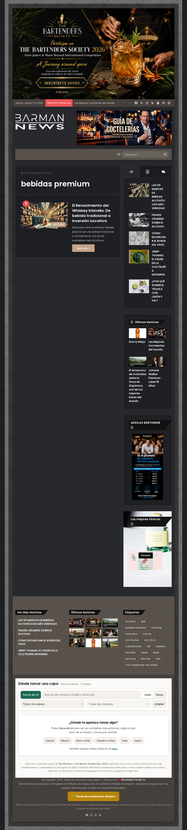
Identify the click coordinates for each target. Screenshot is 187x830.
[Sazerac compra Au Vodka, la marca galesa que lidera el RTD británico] (93, 623)
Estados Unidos (106, 740)
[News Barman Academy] (39, 121)
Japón (137, 740)
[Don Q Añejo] (137, 333)
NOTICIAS (130, 658)
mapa (114, 748)
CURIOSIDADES (133, 646)
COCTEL (147, 634)
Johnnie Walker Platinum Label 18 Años (154, 377)
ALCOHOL (130, 621)
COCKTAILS (131, 634)
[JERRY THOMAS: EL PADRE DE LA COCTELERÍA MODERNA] (139, 256)
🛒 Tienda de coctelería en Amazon (93, 796)
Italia (124, 740)
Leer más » (83, 248)
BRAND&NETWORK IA (133, 779)
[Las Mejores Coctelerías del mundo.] (157, 333)
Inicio (26, 172)
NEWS (156, 652)
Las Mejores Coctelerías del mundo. (156, 345)
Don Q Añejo (137, 342)
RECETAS (146, 658)
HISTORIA (130, 652)
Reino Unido (83, 740)
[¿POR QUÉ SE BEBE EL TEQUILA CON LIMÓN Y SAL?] (139, 286)
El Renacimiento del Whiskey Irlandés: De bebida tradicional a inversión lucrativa (91, 213)
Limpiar (159, 704)
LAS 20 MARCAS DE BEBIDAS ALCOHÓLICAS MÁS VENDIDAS (158, 196)
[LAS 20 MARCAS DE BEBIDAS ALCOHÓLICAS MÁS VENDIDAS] (139, 190)
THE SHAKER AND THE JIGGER (141, 665)
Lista (147, 694)
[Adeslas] (147, 467)
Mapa (159, 694)
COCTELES (150, 640)
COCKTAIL (156, 627)
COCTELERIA (132, 640)
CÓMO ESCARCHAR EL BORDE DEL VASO (159, 239)
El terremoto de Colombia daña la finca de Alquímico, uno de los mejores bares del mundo (137, 385)
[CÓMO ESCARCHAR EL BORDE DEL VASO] (139, 238)
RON (158, 658)
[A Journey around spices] (93, 53)
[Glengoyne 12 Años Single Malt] (110, 643)
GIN (149, 646)
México (65, 740)
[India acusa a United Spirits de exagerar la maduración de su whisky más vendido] (76, 643)
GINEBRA (160, 646)
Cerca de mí (31, 694)
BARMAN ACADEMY (135, 627)
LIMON (144, 652)
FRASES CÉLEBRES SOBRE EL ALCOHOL (158, 220)
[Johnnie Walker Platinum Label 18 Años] (157, 362)
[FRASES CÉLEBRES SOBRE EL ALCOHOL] (139, 220)
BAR (143, 621)
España (50, 740)
